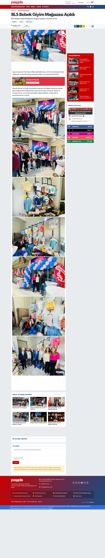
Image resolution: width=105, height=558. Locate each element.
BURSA (33, 6)
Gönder (16, 462)
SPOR (28, 6)
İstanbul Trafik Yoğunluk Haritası (83, 493)
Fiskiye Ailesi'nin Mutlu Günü (38, 422)
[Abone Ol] (92, 26)
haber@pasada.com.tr (46, 487)
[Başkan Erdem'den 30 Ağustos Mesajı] (56, 416)
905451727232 (45, 484)
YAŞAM (38, 6)
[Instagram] (79, 482)
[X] (76, 482)
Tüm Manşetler (38, 496)
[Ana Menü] (93, 7)
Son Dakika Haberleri (60, 496)
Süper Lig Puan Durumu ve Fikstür (22, 496)
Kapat (50, 508)
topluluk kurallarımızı (26, 467)
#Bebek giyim (29, 21)
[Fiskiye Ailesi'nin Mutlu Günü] (38, 416)
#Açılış (21, 21)
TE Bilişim (91, 502)
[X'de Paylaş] (77, 26)
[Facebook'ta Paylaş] (75, 26)
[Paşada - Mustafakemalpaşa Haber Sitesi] (17, 2)
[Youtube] (82, 482)
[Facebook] (73, 482)
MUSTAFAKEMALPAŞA (18, 6)
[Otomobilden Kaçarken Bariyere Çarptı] (21, 416)
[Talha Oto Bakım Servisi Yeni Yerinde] (38, 401)
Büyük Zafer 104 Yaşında (20, 407)
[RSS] (87, 482)
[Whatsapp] (84, 482)
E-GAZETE (45, 6)
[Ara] (88, 7)
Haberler (13, 10)
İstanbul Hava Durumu (40, 493)
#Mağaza (14, 21)
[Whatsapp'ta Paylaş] (80, 26)
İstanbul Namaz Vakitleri (61, 493)
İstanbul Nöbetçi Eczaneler (21, 493)
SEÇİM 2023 (34, 501)
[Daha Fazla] (83, 26)
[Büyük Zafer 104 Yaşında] (21, 401)
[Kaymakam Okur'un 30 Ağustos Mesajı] (56, 401)
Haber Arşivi (78, 496)
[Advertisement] (80, 41)
